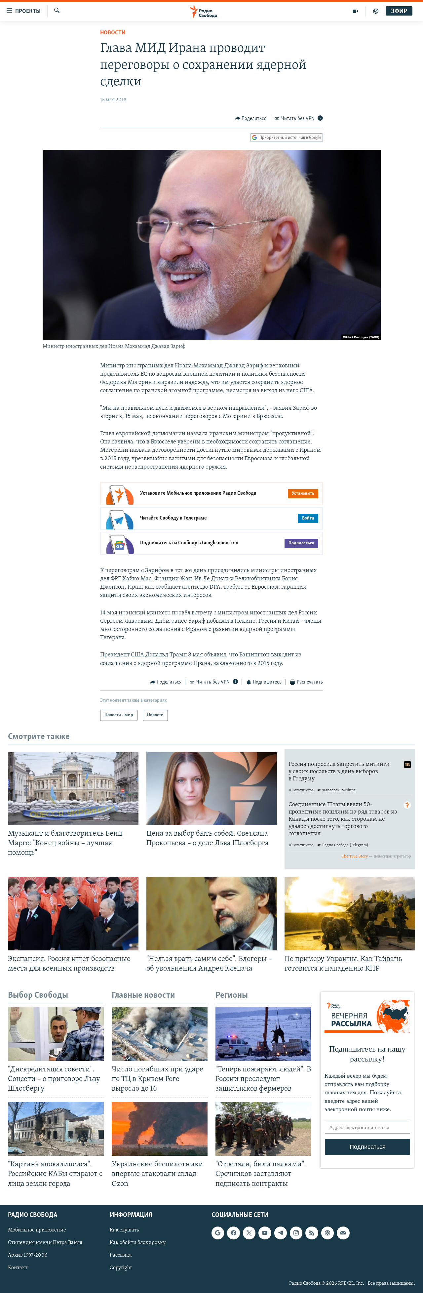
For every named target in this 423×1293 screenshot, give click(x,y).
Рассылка (121, 1255)
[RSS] (311, 1233)
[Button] (251, 118)
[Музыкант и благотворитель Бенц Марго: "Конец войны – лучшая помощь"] (73, 788)
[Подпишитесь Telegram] (280, 1233)
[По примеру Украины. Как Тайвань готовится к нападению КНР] (350, 913)
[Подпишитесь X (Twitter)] (249, 1233)
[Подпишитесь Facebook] (233, 1233)
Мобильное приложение (37, 1230)
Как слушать (124, 1230)
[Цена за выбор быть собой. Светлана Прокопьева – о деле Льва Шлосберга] (211, 788)
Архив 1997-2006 (27, 1255)
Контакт (17, 1268)
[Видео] (356, 11)
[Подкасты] (327, 1233)
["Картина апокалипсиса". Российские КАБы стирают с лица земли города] (56, 1129)
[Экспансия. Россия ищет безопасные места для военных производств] (73, 913)
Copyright (121, 1268)
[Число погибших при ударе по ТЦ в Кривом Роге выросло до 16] (160, 1034)
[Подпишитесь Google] (218, 1233)
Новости (113, 33)
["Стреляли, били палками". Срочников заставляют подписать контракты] (263, 1129)
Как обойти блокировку (138, 1242)
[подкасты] (376, 11)
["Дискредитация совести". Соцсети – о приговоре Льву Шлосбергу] (56, 1034)
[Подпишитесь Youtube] (264, 1233)
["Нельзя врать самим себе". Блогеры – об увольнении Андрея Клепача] (211, 913)
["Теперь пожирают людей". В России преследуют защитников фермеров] (263, 1034)
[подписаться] (343, 1233)
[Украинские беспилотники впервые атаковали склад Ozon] (160, 1129)
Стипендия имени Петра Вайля (45, 1242)
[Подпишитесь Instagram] (296, 1233)
